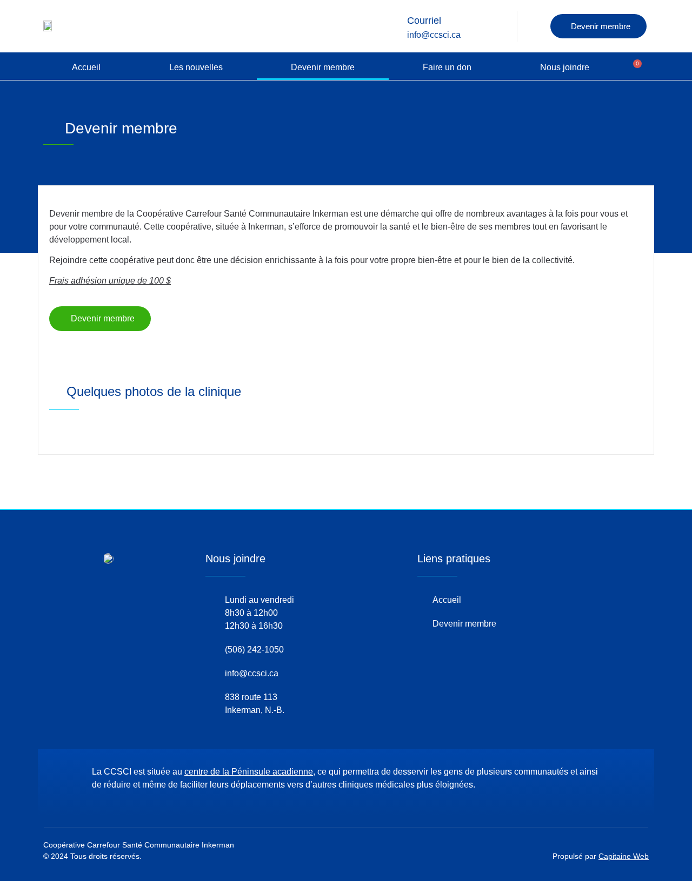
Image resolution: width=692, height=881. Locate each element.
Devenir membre (323, 67)
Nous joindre (564, 67)
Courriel (424, 20)
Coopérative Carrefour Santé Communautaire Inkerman (138, 844)
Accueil (86, 67)
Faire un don (447, 67)
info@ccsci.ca (434, 34)
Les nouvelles (196, 67)
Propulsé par (601, 856)
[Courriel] (392, 25)
